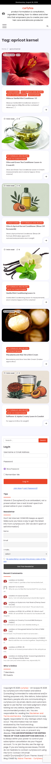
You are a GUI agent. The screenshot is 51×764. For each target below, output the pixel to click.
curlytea (27, 8)
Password (8, 461)
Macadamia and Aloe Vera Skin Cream (22, 355)
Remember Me (12, 474)
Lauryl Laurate (23, 596)
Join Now (17, 488)
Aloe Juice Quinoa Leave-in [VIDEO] (31, 638)
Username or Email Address (16, 452)
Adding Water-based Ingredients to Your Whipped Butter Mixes (27, 657)
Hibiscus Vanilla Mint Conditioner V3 (21, 98)
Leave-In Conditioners (16, 95)
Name (6, 531)
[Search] (47, 26)
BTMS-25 (21, 647)
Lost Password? (30, 488)
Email (6, 540)
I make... (7, 550)
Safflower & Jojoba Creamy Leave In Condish (25, 416)
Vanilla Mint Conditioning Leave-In (20, 293)
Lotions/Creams (14, 351)
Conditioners (13, 92)
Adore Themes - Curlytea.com (32, 758)
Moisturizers (34, 95)
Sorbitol (21, 580)
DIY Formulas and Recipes (32, 92)
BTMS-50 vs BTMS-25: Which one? (30, 611)
